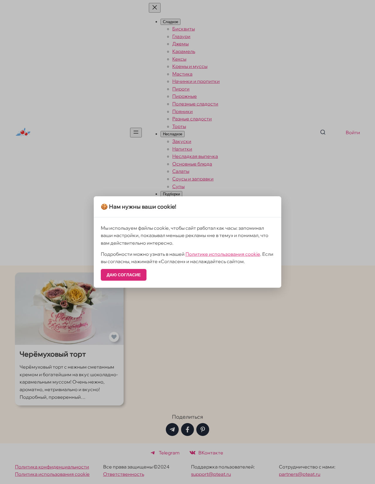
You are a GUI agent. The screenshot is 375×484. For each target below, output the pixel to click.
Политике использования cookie (222, 254)
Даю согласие (124, 274)
